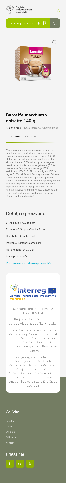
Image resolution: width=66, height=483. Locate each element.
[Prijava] (58, 11)
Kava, (27, 128)
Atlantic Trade (50, 128)
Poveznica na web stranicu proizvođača (28, 263)
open (54, 42)
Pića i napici (31, 136)
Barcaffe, (36, 128)
